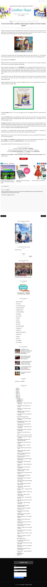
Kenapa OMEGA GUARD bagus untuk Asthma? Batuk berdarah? (25, 357)
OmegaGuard (18, 328)
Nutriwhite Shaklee (20, 326)
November (19, 400)
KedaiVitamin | (37, 151)
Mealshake (18, 322)
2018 (17, 392)
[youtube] (39, 1)
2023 (17, 389)
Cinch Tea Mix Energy (20, 305)
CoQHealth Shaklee (20, 307)
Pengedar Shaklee (22, 148)
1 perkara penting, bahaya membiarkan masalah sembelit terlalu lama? (26, 363)
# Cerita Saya (6, 163)
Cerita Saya (15, 27)
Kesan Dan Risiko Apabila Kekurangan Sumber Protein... (23, 525)
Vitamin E (18, 338)
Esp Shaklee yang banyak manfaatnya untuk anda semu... (23, 476)
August (18, 554)
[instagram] (43, 1)
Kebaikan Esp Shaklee (24, 27)
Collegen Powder (19, 309)
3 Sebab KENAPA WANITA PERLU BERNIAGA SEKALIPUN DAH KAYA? (26, 368)
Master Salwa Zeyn (18, 249)
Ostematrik (18, 330)
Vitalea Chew (18, 334)
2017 (17, 393)
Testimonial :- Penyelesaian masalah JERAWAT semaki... (23, 470)
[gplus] (41, 1)
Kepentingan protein (31, 27)
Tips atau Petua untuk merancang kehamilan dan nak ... (23, 506)
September (19, 553)
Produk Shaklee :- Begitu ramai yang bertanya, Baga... (23, 495)
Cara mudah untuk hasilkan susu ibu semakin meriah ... (23, 541)
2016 (17, 395)
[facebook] (45, 1)
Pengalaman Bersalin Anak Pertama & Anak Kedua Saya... (23, 412)
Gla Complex (18, 316)
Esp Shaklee (19, 27)
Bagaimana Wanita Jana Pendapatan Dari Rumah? (23, 181)
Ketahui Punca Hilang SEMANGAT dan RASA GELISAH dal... (23, 454)
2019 (17, 391)
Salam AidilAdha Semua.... (21, 538)
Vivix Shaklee (18, 340)
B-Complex (18, 303)
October (19, 401)
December (19, 399)
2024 (17, 388)
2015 (17, 396)
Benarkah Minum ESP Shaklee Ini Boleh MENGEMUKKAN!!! (24, 422)
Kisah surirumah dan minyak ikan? (38, 180)
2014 (17, 397)
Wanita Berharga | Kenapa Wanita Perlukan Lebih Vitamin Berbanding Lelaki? (7, 181)
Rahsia (23, 28)
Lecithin (17, 320)
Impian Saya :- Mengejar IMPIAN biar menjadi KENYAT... (23, 456)
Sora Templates (21, 584)
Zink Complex (19, 342)
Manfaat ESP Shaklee (39, 27)
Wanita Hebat (29, 28)
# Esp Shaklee (11, 163)
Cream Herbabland (20, 311)
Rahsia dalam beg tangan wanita (22, 416)
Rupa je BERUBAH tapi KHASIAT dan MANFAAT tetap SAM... (23, 440)
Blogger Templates (29, 584)
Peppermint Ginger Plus (21, 332)
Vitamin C (18, 336)
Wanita (25, 28)
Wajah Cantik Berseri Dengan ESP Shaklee (24, 434)
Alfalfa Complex (19, 301)
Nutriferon (18, 324)
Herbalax (18, 318)
